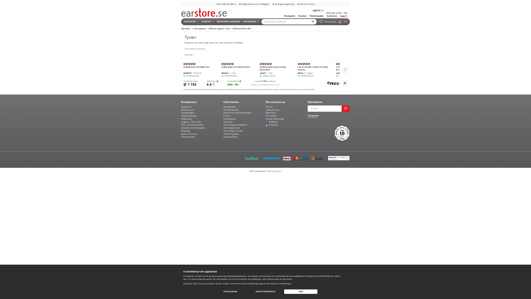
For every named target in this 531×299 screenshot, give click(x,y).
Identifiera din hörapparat (193, 128)
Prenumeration (188, 137)
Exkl (345, 13)
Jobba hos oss (272, 110)
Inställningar (230, 292)
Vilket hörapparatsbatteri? (235, 125)
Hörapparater (229, 119)
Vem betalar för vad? (233, 131)
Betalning (185, 131)
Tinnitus (227, 116)
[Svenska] (314, 10)
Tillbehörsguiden (189, 116)
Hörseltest (228, 122)
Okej (301, 292)
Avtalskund (186, 107)
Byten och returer (189, 134)
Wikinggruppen (274, 171)
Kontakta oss (187, 110)
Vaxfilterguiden (230, 137)
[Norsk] (316, 10)
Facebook (273, 122)
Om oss (269, 107)
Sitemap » (189, 55)
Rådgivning (186, 119)
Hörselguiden (229, 107)
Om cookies (271, 116)
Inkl (339, 13)
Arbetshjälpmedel (231, 128)
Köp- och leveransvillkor (192, 125)
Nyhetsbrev (271, 113)
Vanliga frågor (187, 113)
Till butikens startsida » (195, 49)
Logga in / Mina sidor (191, 122)
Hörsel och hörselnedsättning (237, 113)
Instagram (273, 125)
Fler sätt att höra (231, 110)
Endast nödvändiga (265, 292)
